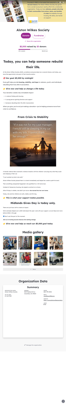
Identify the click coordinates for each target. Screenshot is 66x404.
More (34, 269)
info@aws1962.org (49, 296)
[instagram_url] (45, 304)
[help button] (63, 401)
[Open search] (57, 2)
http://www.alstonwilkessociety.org (54, 300)
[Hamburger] (63, 2)
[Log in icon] (60, 2)
